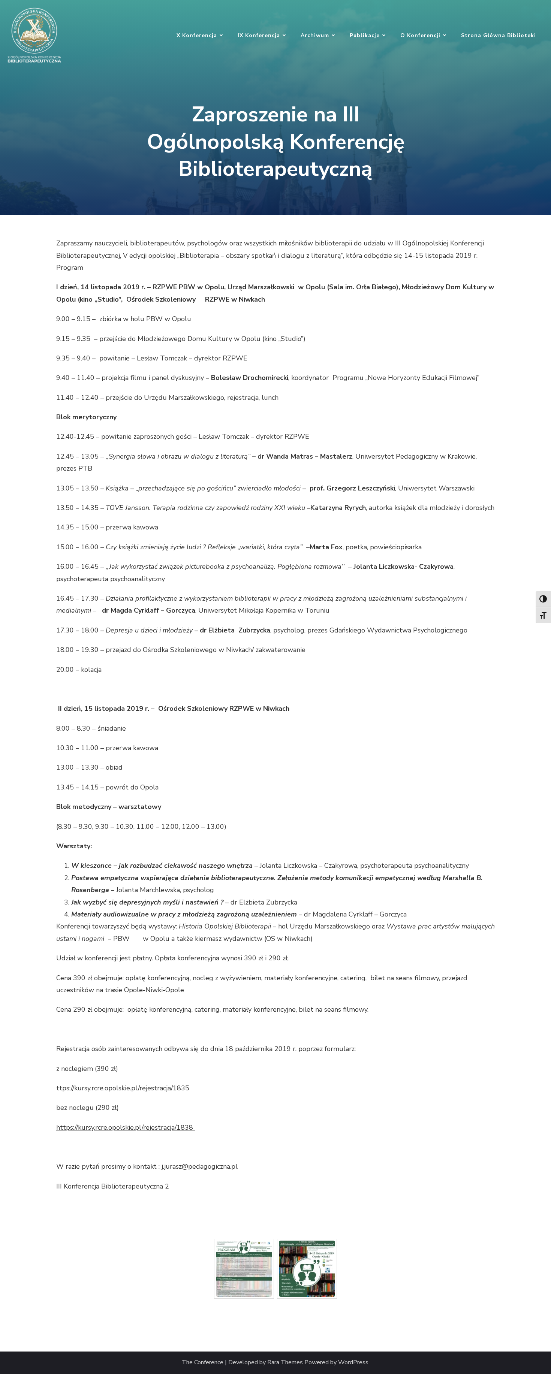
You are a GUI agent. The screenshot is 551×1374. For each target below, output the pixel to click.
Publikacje (365, 35)
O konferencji (420, 35)
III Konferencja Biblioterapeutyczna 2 (112, 1186)
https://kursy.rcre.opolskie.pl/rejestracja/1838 (125, 1127)
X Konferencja (197, 35)
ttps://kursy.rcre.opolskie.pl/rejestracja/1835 (122, 1088)
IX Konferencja (259, 35)
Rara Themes (285, 1362)
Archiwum (315, 35)
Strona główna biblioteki (498, 35)
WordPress (353, 1362)
